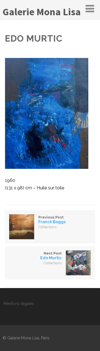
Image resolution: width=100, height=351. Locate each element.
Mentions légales (18, 303)
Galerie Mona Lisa (41, 12)
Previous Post (52, 219)
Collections (47, 227)
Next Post (51, 255)
